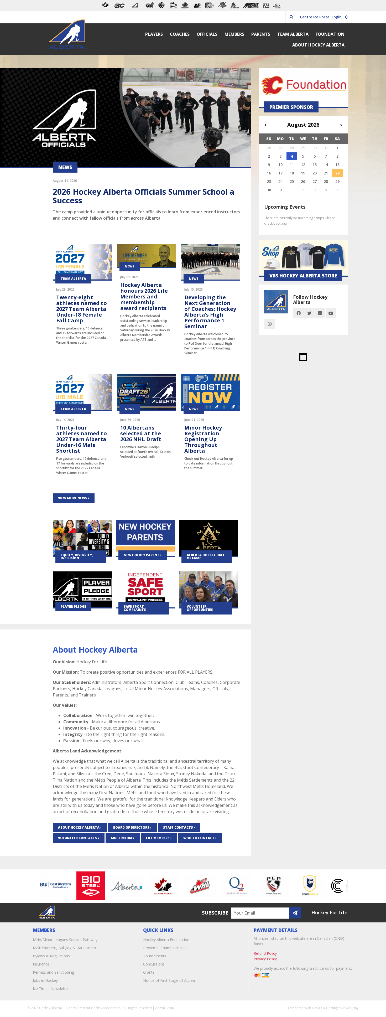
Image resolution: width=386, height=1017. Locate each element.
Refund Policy (265, 953)
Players (154, 34)
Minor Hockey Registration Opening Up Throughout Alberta (203, 439)
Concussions (154, 964)
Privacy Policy (265, 958)
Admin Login (164, 1008)
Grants (148, 972)
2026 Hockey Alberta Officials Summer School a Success (143, 196)
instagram (269, 324)
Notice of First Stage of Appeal (169, 980)
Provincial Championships (164, 947)
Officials (207, 34)
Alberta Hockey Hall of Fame (206, 556)
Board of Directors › (132, 827)
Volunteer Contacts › (78, 838)
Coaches (180, 34)
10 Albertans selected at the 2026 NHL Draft (140, 433)
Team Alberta (293, 34)
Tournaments (154, 955)
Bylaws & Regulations (51, 955)
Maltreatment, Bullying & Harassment (65, 947)
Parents (260, 34)
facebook (298, 313)
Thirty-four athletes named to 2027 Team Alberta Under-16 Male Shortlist (81, 439)
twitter (309, 313)
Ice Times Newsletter (51, 988)
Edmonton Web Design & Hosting (313, 1008)
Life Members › (159, 838)
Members (234, 34)
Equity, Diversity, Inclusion (77, 556)
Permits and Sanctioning (53, 972)
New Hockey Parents (142, 555)
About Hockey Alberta (318, 45)
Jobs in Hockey (45, 980)
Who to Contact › (200, 838)
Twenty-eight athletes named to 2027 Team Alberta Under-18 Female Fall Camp (81, 309)
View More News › (73, 498)
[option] (39, 885)
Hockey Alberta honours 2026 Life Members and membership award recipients (144, 296)
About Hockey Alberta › (80, 827)
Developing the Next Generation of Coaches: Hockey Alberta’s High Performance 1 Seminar (210, 312)
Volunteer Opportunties (200, 608)
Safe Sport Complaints (135, 608)
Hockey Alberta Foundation (166, 939)
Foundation (330, 34)
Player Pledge (73, 606)
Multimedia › (122, 838)
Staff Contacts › (179, 827)
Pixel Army (350, 1008)
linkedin (320, 313)
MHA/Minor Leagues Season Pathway (65, 939)
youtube (331, 313)
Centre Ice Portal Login (322, 16)
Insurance (41, 964)
